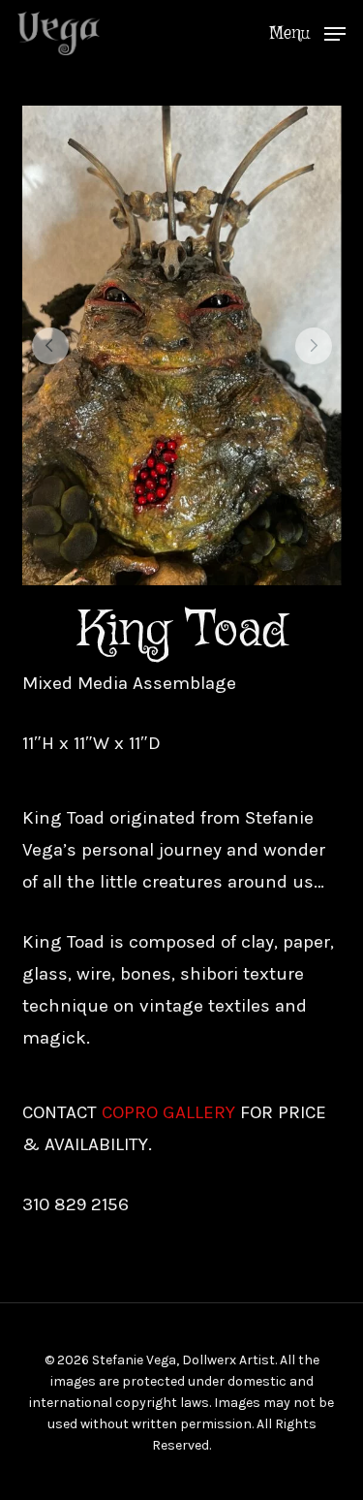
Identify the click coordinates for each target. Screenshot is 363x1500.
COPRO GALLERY (168, 1112)
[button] (307, 32)
